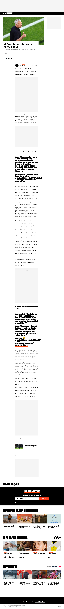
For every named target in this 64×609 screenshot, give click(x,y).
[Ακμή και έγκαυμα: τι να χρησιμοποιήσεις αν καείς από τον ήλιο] (39, 546)
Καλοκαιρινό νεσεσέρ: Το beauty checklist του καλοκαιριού (24, 526)
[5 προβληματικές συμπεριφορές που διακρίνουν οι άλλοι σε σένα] (54, 546)
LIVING (20, 552)
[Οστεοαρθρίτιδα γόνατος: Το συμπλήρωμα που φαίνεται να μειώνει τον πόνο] (10, 546)
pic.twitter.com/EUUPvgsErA (28, 178)
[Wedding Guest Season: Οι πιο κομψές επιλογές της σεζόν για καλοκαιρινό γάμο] (39, 518)
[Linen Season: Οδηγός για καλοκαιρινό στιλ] (10, 518)
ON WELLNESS (15, 538)
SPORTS (10, 566)
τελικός (23, 63)
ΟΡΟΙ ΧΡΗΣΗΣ (36, 599)
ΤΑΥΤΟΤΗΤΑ (23, 599)
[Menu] (3, 13)
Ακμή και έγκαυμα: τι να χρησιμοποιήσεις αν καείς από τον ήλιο (39, 555)
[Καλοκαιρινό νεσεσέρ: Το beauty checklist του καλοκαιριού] (24, 518)
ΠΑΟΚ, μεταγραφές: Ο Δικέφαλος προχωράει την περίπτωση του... (53, 583)
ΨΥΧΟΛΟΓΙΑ (50, 552)
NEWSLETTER (40, 601)
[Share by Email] (11, 59)
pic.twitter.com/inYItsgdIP (28, 340)
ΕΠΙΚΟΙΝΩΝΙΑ (17, 599)
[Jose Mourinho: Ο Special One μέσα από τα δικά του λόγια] (19, 446)
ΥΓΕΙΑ (5, 552)
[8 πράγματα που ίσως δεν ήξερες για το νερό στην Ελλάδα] (54, 518)
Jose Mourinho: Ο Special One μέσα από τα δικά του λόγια (31, 447)
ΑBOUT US (30, 599)
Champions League (23, 244)
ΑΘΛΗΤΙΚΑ (27, 444)
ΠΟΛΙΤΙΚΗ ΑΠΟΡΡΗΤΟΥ (44, 599)
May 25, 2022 (21, 181)
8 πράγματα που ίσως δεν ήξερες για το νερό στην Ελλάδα (53, 526)
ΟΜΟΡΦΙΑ (35, 552)
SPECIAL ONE (25, 455)
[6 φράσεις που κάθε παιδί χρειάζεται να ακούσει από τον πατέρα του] (24, 546)
